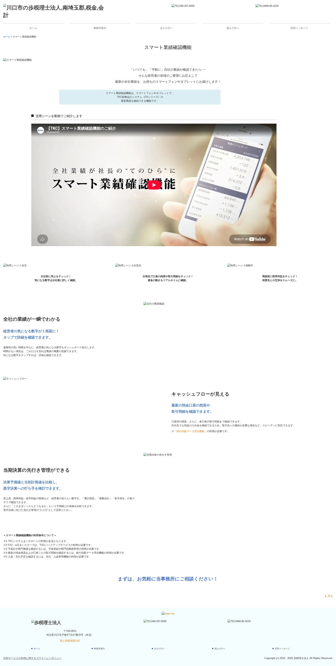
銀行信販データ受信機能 (190, 431)
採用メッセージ (299, 28)
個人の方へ (233, 28)
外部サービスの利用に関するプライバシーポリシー (32, 658)
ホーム (33, 28)
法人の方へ (166, 28)
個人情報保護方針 (70, 640)
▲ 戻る (328, 595)
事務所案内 (100, 28)
